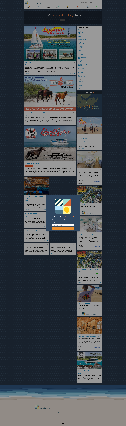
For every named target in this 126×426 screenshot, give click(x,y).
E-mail (53, 222)
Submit (63, 228)
